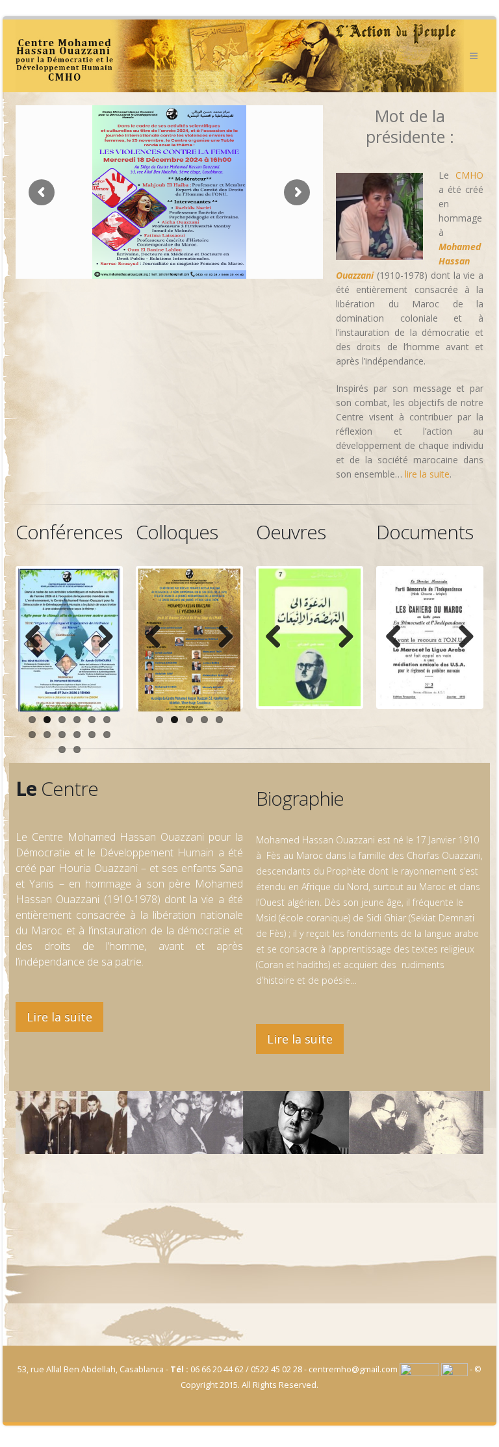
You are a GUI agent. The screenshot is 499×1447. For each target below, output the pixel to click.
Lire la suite (59, 1017)
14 (77, 749)
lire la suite (427, 474)
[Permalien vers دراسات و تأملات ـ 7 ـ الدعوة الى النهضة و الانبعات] (310, 640)
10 (77, 734)
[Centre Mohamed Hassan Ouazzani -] (240, 55)
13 (62, 749)
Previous (38, 637)
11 (92, 734)
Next (101, 637)
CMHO (469, 175)
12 (106, 734)
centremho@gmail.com (353, 1369)
